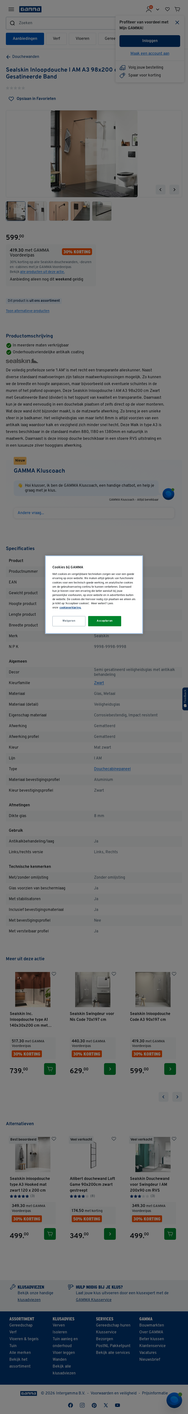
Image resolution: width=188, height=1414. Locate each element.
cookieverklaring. (70, 607)
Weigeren (69, 620)
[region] (94, 594)
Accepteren (105, 620)
